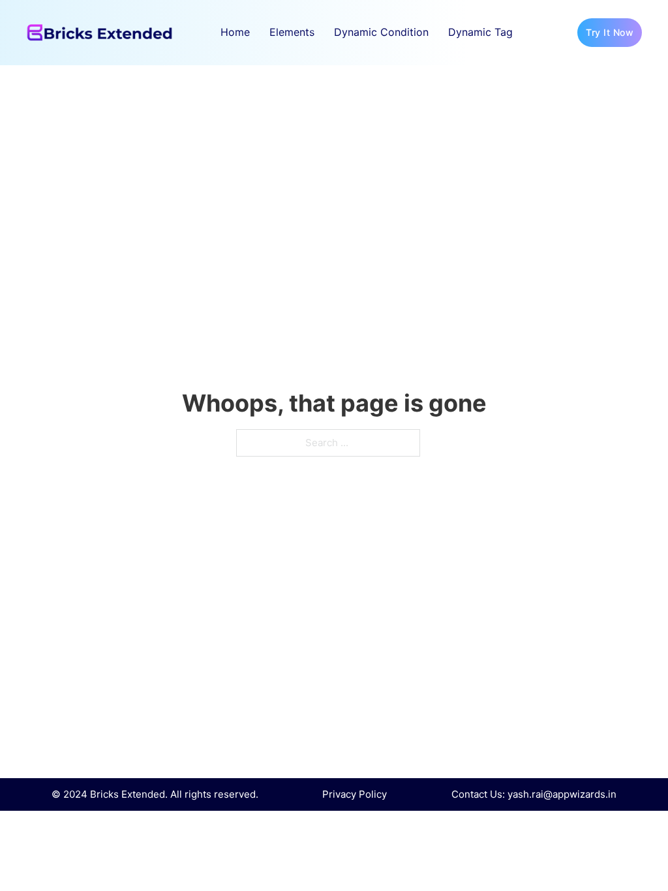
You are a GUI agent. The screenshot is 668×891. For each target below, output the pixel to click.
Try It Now (609, 32)
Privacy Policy (354, 794)
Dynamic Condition (381, 31)
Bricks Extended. (129, 794)
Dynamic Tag (480, 31)
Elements (291, 31)
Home (235, 31)
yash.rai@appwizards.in (562, 794)
